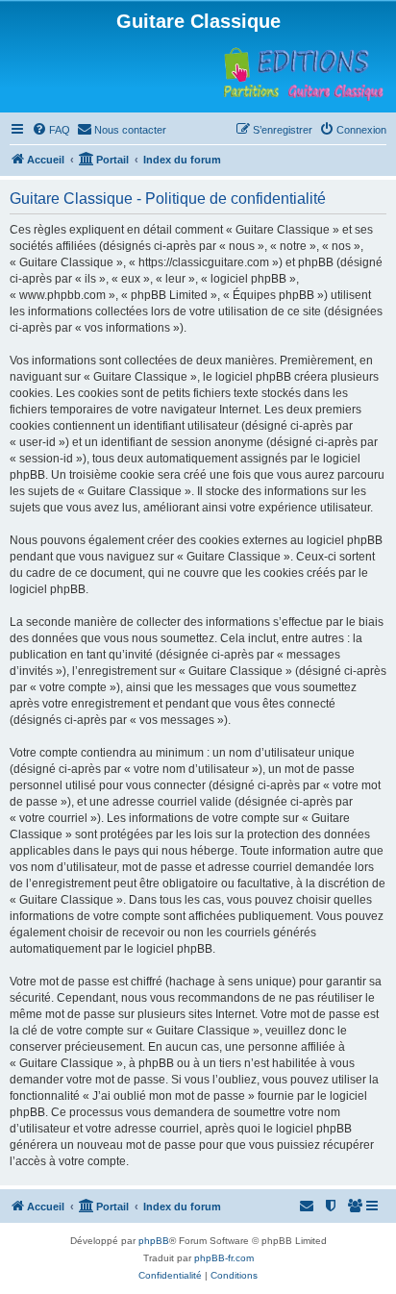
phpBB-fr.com (224, 1258)
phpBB (153, 1240)
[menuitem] (51, 129)
